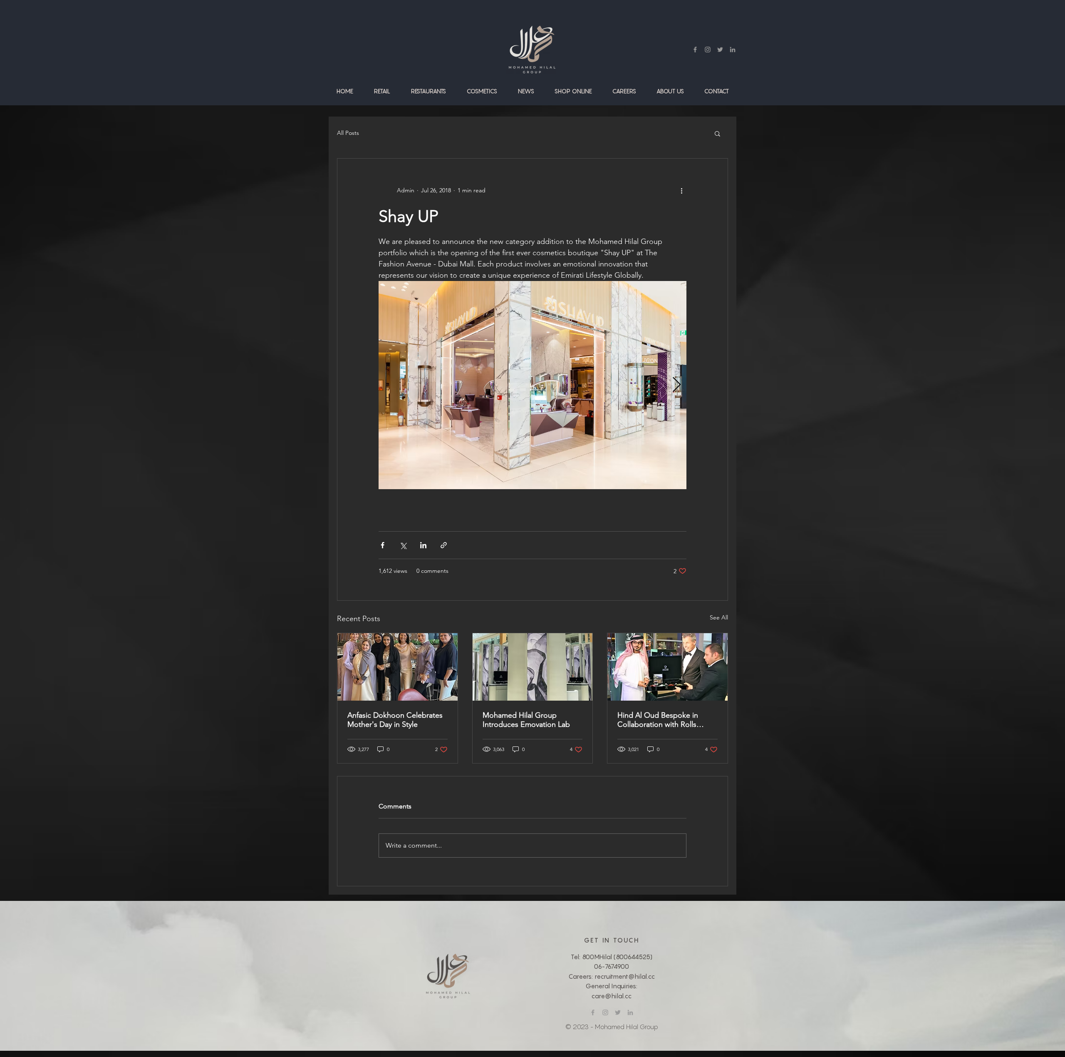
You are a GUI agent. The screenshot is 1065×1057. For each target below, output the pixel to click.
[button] (382, 91)
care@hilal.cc (611, 996)
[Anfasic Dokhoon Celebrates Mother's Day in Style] (397, 667)
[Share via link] (444, 545)
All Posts (348, 133)
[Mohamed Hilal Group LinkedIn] (732, 49)
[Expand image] (532, 385)
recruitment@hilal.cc (624, 976)
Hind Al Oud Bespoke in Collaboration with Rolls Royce (657, 720)
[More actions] (681, 190)
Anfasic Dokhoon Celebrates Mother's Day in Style (395, 720)
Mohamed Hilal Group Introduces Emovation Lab (526, 720)
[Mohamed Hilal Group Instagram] (707, 49)
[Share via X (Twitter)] (403, 545)
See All (719, 617)
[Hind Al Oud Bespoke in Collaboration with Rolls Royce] (667, 667)
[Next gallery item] (676, 385)
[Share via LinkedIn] (423, 545)
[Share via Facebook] (382, 545)
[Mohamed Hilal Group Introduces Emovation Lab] (533, 667)
